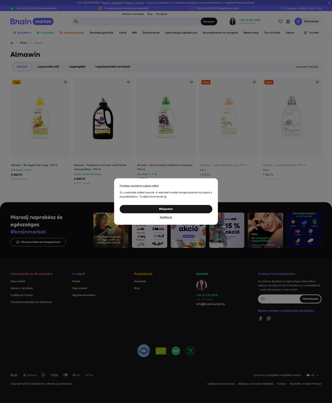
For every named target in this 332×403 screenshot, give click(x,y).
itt (165, 196)
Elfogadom (166, 209)
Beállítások (166, 217)
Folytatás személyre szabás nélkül (139, 185)
